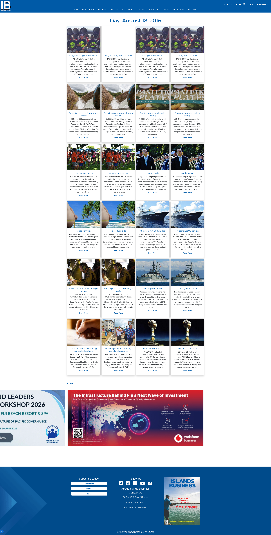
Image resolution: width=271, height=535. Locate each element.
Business (101, 9)
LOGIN (251, 4)
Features (113, 9)
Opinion (141, 9)
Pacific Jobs (178, 9)
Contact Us (153, 9)
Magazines (87, 9)
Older (70, 383)
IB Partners (126, 9)
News (76, 9)
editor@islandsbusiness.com (135, 507)
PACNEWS (192, 9)
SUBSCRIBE (261, 4)
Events (165, 9)
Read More (83, 77)
